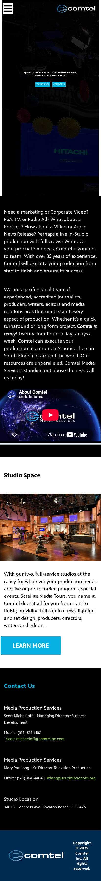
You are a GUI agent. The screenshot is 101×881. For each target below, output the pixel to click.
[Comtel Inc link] (76, 8)
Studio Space (42, 84)
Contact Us (59, 84)
